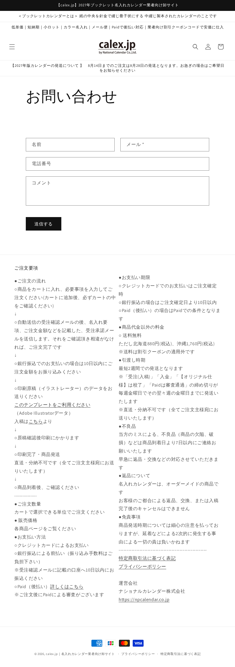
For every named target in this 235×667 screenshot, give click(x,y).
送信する (43, 224)
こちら (36, 421)
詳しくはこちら (66, 587)
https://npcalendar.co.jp (144, 599)
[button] (12, 46)
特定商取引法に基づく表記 (147, 558)
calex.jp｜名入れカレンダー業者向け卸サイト (80, 654)
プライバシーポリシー (142, 566)
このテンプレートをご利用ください (52, 405)
